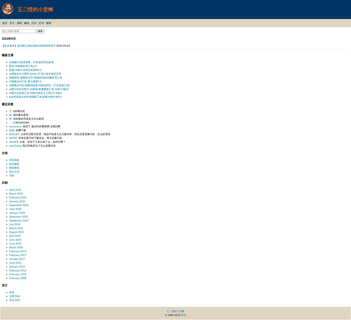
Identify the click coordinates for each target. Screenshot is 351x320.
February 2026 (17, 197)
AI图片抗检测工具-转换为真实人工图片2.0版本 (35, 92)
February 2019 (17, 251)
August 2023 (16, 232)
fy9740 (13, 137)
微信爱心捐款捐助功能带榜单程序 (36, 45)
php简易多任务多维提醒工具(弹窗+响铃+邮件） (36, 96)
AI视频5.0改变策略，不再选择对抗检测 (31, 62)
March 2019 (16, 247)
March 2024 (16, 228)
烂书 (41, 23)
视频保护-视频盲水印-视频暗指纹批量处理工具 (35, 77)
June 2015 (15, 262)
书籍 (11, 175)
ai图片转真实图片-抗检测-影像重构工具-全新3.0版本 (39, 89)
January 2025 (17, 212)
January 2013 (17, 266)
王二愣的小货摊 (175, 311)
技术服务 (9, 45)
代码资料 (14, 160)
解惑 (26, 23)
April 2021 (15, 235)
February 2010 (17, 274)
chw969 (13, 141)
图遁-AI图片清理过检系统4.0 (25, 69)
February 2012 (17, 270)
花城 (11, 130)
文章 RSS (14, 296)
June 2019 (15, 243)
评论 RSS (14, 300)
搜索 (48, 23)
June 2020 (15, 239)
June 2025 (15, 208)
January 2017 (17, 258)
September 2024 (19, 220)
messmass (15, 126)
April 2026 (15, 189)
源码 (19, 23)
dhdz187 (14, 134)
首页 (4, 23)
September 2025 (19, 205)
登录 (11, 292)
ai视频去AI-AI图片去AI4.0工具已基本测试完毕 (35, 73)
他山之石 (14, 171)
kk (10, 114)
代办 (34, 23)
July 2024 (14, 224)
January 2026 (17, 201)
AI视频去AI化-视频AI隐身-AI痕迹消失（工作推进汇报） (40, 85)
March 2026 (16, 193)
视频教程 (14, 167)
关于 (12, 23)
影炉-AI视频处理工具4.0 (23, 66)
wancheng (15, 145)
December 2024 (18, 216)
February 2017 (17, 255)
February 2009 (17, 278)
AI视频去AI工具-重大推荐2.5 (25, 81)
